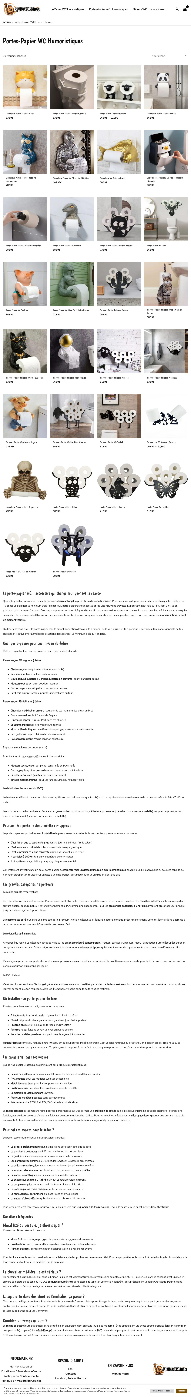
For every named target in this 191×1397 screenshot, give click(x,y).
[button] (177, 9)
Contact (71, 1373)
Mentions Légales (21, 1366)
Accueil (7, 22)
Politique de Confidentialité (21, 1376)
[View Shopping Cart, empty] (185, 9)
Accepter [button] (181, 1391)
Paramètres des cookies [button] (162, 1391)
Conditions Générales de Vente (21, 1371)
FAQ (70, 1368)
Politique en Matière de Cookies (21, 1380)
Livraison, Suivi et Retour (70, 1378)
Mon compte (120, 1373)
